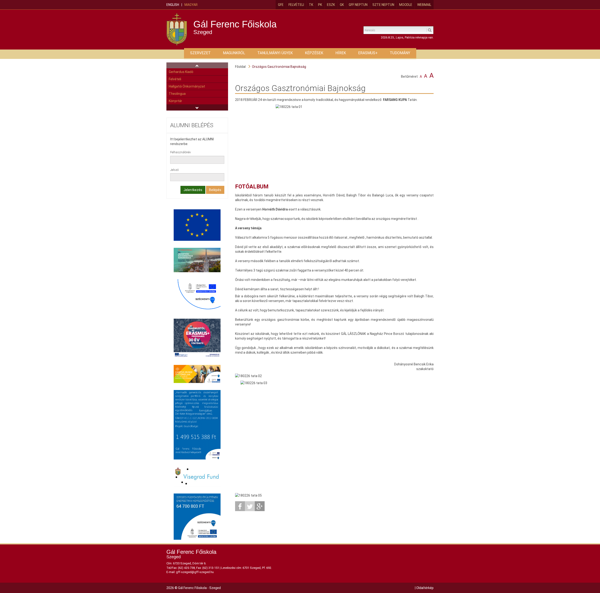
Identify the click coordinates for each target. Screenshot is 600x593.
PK (320, 5)
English (172, 5)
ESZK (331, 5)
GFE (281, 5)
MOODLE (405, 5)
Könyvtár (175, 101)
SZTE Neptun (383, 5)
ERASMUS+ (368, 53)
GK (342, 5)
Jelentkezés (193, 190)
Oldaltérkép (425, 588)
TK (311, 5)
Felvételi (296, 5)
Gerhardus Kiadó (181, 72)
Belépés (215, 190)
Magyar (191, 5)
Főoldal (240, 67)
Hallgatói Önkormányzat (187, 86)
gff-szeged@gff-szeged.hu (195, 572)
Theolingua (177, 94)
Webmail (424, 5)
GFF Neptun (358, 5)
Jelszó (174, 170)
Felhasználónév (180, 152)
